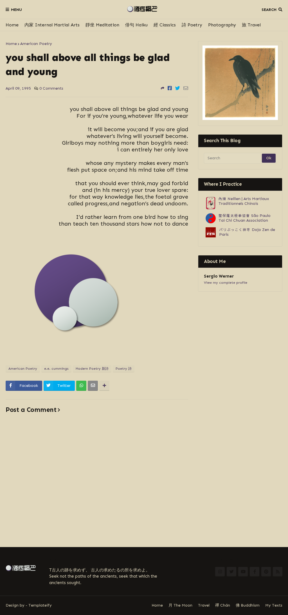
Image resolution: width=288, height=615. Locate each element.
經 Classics (165, 25)
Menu (16, 9)
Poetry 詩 (124, 369)
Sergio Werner (219, 276)
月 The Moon (180, 605)
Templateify (40, 605)
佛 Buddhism (248, 605)
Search (269, 9)
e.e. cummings (56, 369)
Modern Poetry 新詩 (92, 369)
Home (12, 25)
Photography (222, 25)
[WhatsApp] (81, 386)
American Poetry (36, 43)
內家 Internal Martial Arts (52, 25)
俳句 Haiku (136, 25)
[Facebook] (170, 88)
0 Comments (51, 88)
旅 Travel (251, 25)
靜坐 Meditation (102, 25)
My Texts (273, 605)
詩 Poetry (192, 25)
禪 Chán (222, 605)
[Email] (185, 88)
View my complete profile (225, 283)
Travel (204, 605)
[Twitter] (177, 88)
